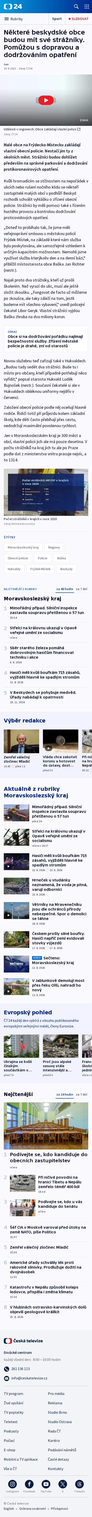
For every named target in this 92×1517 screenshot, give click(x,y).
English (9, 1508)
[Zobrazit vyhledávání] (76, 6)
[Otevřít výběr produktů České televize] (87, 6)
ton (6, 64)
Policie (42, 558)
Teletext (11, 1421)
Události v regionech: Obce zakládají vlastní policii (40, 129)
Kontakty (55, 1468)
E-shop (9, 1450)
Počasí (9, 1440)
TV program (13, 1393)
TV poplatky (13, 1412)
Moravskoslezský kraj (23, 547)
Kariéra (54, 1440)
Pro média (56, 1393)
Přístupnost (59, 1508)
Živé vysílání (13, 1403)
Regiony (54, 547)
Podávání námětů (62, 1450)
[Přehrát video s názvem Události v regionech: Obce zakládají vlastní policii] (46, 100)
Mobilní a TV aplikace (21, 1459)
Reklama (55, 1403)
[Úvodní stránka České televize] (23, 1340)
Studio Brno (57, 1412)
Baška (61, 558)
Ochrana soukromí (32, 1508)
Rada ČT (54, 1431)
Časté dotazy (58, 1459)
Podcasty (11, 1431)
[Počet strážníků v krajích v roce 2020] (46, 492)
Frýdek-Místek (40, 569)
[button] (46, 100)
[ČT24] (13, 6)
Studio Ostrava (60, 1421)
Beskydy (66, 569)
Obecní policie (18, 558)
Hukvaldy (14, 569)
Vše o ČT (10, 1468)
